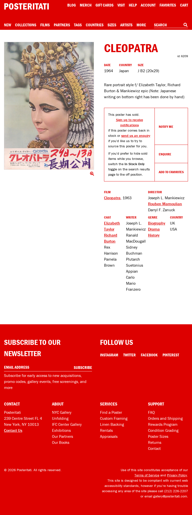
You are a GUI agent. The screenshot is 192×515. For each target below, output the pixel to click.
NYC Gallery (62, 412)
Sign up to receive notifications (129, 122)
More (141, 24)
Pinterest (170, 354)
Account (148, 5)
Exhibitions (61, 430)
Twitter (129, 354)
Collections (25, 24)
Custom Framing (114, 418)
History (154, 235)
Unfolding (60, 418)
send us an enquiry (135, 135)
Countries (95, 24)
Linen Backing (112, 424)
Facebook (149, 354)
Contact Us (13, 430)
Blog (71, 5)
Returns (154, 442)
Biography (156, 223)
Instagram (109, 354)
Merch (86, 5)
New (7, 24)
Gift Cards (105, 5)
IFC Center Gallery (67, 424)
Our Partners (62, 436)
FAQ (151, 412)
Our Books (60, 442)
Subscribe (83, 367)
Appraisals (109, 436)
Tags (78, 24)
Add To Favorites (171, 172)
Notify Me (166, 126)
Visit (121, 5)
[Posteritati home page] (26, 6)
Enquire (165, 154)
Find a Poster (111, 412)
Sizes (112, 24)
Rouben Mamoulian (165, 203)
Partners (62, 24)
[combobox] (171, 25)
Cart (184, 5)
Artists (126, 24)
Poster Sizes (158, 436)
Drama (154, 229)
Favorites (168, 5)
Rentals (106, 430)
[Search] (185, 25)
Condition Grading (163, 430)
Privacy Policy (177, 475)
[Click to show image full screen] (49, 106)
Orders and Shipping (165, 418)
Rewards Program (163, 424)
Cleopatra (112, 197)
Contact (154, 448)
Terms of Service (146, 475)
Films (45, 24)
